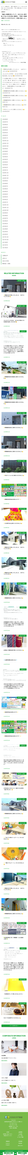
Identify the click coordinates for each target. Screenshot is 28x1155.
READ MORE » (4, 1060)
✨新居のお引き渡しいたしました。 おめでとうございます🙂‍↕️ (14, 295)
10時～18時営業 (8, 1153)
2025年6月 (5, 156)
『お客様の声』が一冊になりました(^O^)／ (13, 994)
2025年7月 (5, 154)
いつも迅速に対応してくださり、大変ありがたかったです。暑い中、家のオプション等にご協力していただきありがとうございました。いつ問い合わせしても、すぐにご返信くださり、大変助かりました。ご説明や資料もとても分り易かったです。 (14, 349)
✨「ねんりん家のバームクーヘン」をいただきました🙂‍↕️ (14, 838)
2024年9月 (5, 180)
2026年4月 (5, 130)
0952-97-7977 (8, 1154)
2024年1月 (5, 202)
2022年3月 (5, 234)
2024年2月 (5, 199)
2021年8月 (5, 242)
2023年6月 (5, 221)
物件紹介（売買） (6, 263)
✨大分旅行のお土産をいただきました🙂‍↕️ (13, 523)
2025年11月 (5, 143)
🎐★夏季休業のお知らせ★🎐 (10, 660)
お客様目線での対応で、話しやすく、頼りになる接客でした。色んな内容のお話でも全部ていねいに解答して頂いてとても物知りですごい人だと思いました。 (14, 624)
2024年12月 (5, 172)
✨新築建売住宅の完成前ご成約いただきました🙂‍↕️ (14, 91)
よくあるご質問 (5, 1100)
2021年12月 (5, 237)
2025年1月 (5, 170)
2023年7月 (5, 218)
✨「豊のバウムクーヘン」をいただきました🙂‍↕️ (14, 863)
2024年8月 (5, 183)
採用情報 (20, 1141)
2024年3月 (5, 197)
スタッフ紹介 (4, 1078)
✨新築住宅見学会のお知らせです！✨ (12, 499)
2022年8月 (5, 229)
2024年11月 (5, 175)
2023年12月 (5, 205)
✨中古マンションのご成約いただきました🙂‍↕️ (13, 109)
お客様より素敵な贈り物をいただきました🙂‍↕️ (14, 650)
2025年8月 (5, 151)
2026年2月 (5, 135)
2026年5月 (5, 127)
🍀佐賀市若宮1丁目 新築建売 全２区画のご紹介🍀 (13, 938)
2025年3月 (5, 164)
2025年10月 (5, 146)
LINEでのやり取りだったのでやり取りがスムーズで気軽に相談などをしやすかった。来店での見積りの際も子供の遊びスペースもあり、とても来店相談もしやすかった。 (14, 686)
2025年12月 (5, 140)
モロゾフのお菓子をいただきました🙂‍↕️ (12, 1018)
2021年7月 (5, 245)
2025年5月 (5, 159)
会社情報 (3, 1055)
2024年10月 (5, 178)
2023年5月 (5, 223)
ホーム (2, 6)
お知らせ (4, 258)
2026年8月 (5, 119)
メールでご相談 (22, 1154)
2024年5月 (5, 191)
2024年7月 (5, 186)
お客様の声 (7, 6)
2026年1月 (5, 138)
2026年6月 (5, 124)
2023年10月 (5, 210)
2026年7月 (5, 122)
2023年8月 (5, 215)
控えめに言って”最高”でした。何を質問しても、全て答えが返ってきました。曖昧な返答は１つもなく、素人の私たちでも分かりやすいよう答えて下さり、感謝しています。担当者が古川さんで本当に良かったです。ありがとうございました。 (14, 966)
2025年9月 (5, 148)
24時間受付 (22, 1153)
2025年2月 (5, 167)
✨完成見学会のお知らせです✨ (11, 712)
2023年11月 (5, 207)
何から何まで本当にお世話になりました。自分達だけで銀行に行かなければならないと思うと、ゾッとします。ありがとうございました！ (14, 762)
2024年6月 (5, 188)
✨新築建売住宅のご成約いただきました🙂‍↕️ (12, 100)
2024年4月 (5, 194)
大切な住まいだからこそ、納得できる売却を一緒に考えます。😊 (14, 788)
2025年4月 (5, 162)
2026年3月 (5, 132)
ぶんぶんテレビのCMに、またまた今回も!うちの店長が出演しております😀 (14, 321)
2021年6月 (5, 247)
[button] (26, 2)
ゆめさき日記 (5, 261)
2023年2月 (5, 226)
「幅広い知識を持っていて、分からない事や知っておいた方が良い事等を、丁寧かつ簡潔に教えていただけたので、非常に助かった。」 (14, 8)
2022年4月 (5, 231)
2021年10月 (5, 239)
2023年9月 (5, 213)
